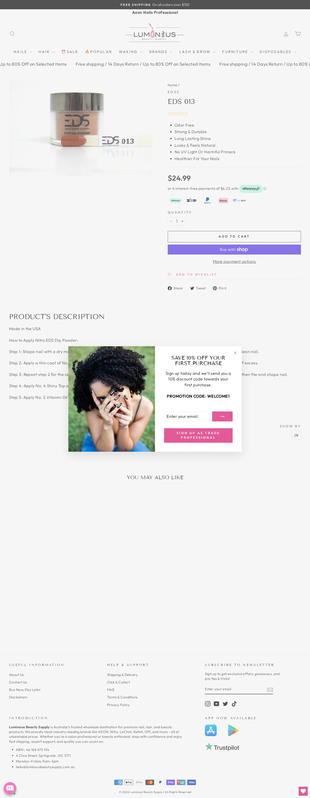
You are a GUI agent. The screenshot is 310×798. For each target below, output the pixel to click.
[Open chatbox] (10, 788)
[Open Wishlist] (303, 791)
